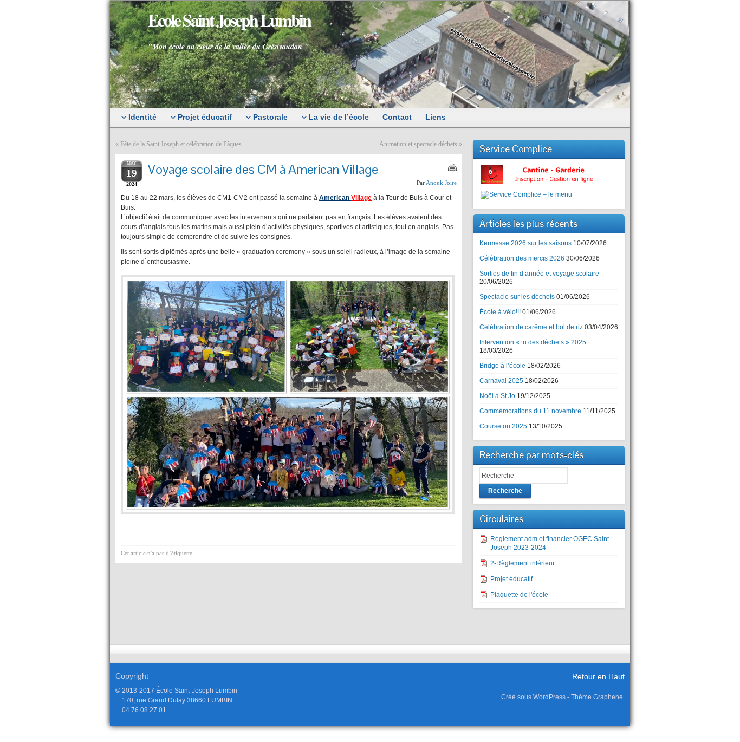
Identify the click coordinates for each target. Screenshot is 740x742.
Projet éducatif (511, 579)
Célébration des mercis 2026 (521, 258)
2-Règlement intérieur (522, 563)
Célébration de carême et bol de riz (531, 327)
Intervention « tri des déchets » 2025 (532, 342)
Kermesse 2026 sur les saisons (525, 243)
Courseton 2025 (503, 426)
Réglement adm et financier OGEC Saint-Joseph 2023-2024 (550, 543)
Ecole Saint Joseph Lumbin (229, 19)
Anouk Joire (441, 182)
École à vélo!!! (500, 312)
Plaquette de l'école (519, 594)
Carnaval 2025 (501, 381)
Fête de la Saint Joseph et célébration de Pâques (181, 144)
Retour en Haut (598, 676)
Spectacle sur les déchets (517, 297)
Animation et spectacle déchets (418, 144)
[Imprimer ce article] (452, 168)
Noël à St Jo (497, 396)
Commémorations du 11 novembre (530, 411)
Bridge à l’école (502, 365)
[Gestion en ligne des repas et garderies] (546, 174)
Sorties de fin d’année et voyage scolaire (539, 273)
